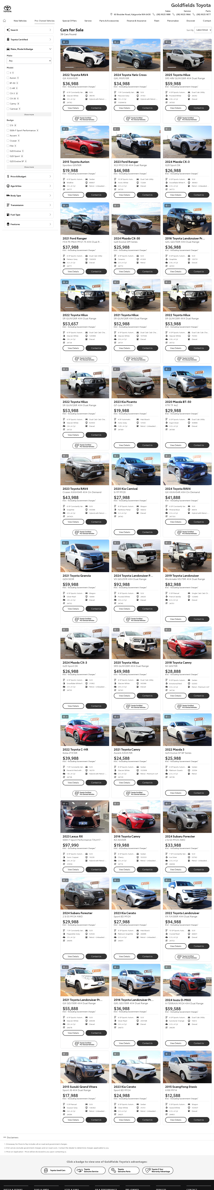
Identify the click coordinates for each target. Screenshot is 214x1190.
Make (9, 55)
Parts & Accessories (109, 20)
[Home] (4, 20)
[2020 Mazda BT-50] (187, 382)
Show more (29, 114)
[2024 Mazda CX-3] (187, 142)
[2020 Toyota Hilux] (136, 643)
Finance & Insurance (136, 20)
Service (88, 20)
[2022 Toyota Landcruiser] (187, 893)
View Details (73, 107)
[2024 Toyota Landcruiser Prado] (136, 556)
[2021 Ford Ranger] (84, 218)
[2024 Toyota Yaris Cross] (136, 55)
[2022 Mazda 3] (187, 729)
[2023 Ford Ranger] (136, 142)
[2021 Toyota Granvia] (84, 556)
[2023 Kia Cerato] (136, 893)
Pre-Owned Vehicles (45, 20)
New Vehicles (20, 20)
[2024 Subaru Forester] (187, 816)
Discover (190, 20)
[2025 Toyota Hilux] (187, 55)
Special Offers (70, 20)
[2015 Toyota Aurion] (84, 142)
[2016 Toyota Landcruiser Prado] (187, 218)
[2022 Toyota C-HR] (84, 729)
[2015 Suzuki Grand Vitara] (84, 1067)
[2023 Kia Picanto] (136, 382)
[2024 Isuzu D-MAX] (187, 980)
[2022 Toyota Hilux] (84, 295)
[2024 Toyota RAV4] (187, 469)
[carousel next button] (106, 55)
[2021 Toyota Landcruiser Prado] (84, 980)
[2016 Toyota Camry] (136, 816)
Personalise (173, 20)
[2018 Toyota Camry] (187, 643)
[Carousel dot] (69, 67)
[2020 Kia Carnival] (136, 469)
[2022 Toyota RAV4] (84, 55)
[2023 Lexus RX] (84, 816)
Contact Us (96, 107)
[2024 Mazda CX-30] (136, 218)
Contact (207, 20)
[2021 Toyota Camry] (136, 729)
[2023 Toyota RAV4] (84, 469)
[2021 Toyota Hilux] (136, 295)
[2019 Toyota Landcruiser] (187, 556)
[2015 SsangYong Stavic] (187, 1067)
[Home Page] (7, 9)
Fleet (156, 20)
